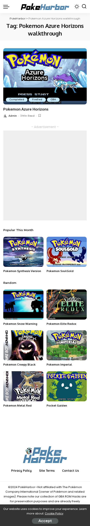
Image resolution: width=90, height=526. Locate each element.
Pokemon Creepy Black (19, 364)
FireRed (37, 99)
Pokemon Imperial (59, 364)
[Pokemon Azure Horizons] (45, 76)
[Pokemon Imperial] (67, 345)
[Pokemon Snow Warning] (23, 304)
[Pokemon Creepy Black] (23, 345)
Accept (45, 521)
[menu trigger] (7, 6)
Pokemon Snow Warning (20, 323)
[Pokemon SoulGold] (67, 252)
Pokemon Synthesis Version (22, 271)
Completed (16, 99)
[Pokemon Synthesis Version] (23, 252)
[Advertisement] (45, 175)
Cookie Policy (54, 513)
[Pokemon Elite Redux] (67, 304)
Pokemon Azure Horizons (25, 109)
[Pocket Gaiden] (67, 386)
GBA (53, 99)
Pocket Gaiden (57, 405)
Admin (13, 115)
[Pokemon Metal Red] (23, 386)
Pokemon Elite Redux (61, 323)
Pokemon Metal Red (17, 405)
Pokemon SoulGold (60, 271)
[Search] (84, 6)
